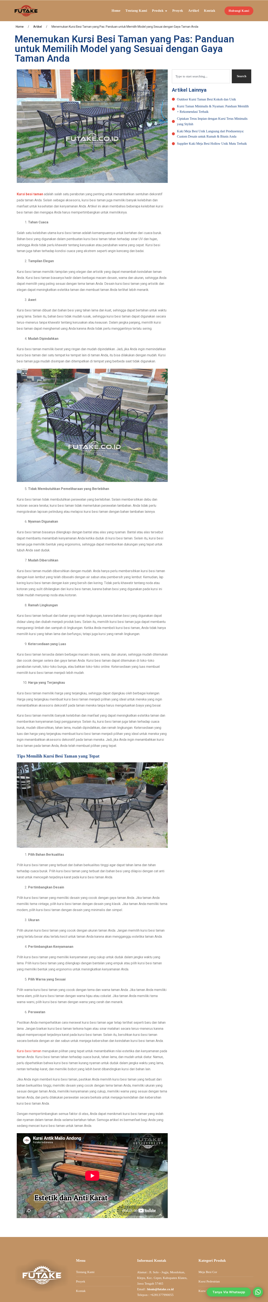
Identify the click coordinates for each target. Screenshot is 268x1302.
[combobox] (201, 76)
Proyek (177, 10)
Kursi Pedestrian (209, 1281)
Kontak (209, 10)
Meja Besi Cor (207, 1272)
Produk (158, 10)
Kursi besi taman (29, 1051)
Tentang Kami (136, 10)
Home (116, 10)
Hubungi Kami (239, 10)
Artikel (193, 10)
